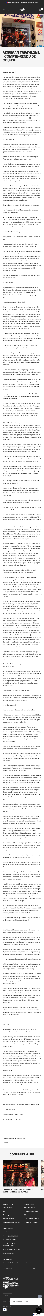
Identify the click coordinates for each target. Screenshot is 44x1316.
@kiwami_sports (13, 1236)
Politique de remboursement (11, 1222)
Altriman (27, 98)
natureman (35, 635)
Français (6, 1295)
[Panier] (40, 10)
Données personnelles (31, 1211)
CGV (25, 1215)
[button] (38, 1314)
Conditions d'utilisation (31, 1222)
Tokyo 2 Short (19, 1114)
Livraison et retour (8, 1218)
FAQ (4, 1211)
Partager (5, 1142)
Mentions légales (29, 1207)
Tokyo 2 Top (17, 1119)
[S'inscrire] (34, 1268)
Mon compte (6, 1215)
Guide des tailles (8, 1207)
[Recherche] (8, 10)
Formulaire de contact (9, 1232)
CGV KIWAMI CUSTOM (31, 1218)
